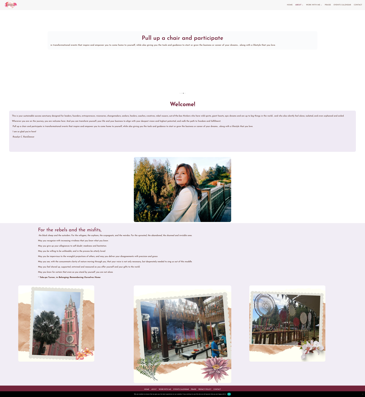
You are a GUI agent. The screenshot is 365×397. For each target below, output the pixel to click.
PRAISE (328, 5)
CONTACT (358, 5)
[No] (363, 394)
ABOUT (298, 5)
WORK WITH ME (313, 5)
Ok (229, 394)
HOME (290, 5)
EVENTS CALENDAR (342, 5)
